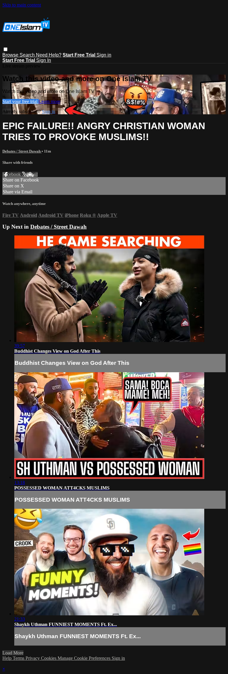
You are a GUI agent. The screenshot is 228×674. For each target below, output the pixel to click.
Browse (11, 54)
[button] (5, 49)
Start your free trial (20, 101)
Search (28, 54)
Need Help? (48, 54)
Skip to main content (21, 4)
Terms (19, 658)
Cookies (49, 658)
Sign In (43, 60)
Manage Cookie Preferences (85, 658)
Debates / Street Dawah (22, 151)
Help (7, 658)
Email (32, 174)
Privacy (33, 658)
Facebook (12, 174)
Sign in (103, 54)
